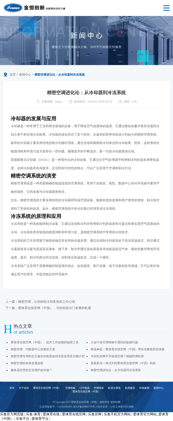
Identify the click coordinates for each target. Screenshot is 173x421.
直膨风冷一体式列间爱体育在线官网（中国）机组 (123, 363)
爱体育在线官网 (74, 414)
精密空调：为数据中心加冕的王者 (33, 349)
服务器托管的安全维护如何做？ (31, 370)
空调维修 (70, 387)
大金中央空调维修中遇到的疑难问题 (114, 342)
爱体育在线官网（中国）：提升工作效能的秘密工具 (45, 342)
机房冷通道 (114, 387)
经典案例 (144, 387)
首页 (13, 74)
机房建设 (130, 387)
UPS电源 (84, 387)
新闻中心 (25, 74)
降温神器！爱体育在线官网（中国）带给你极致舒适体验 (128, 349)
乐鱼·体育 (33, 414)
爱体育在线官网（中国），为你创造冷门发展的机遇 (54, 308)
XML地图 (128, 406)
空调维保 (99, 387)
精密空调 (26, 200)
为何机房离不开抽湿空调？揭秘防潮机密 (117, 356)
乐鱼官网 (94, 414)
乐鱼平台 (22, 418)
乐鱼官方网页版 (12, 414)
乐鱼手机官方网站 (117, 414)
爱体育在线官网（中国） (47, 387)
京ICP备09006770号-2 (85, 406)
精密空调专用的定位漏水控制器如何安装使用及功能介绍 (48, 356)
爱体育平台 (40, 418)
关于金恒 (24, 387)
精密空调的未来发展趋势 (27, 363)
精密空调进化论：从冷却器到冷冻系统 (116, 370)
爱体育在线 (51, 414)
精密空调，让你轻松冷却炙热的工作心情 (46, 301)
